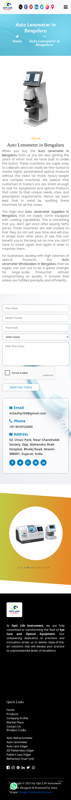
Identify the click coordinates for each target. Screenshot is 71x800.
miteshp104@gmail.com (27, 413)
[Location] (52, 7)
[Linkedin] (36, 7)
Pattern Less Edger (19, 754)
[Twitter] (42, 7)
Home (17, 41)
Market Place (15, 722)
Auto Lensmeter (17, 742)
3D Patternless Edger (20, 750)
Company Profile (17, 718)
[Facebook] (26, 7)
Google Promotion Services (35, 792)
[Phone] (20, 7)
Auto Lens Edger (17, 746)
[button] (19, 568)
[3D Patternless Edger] (35, 533)
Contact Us (14, 726)
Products (12, 714)
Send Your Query (21, 387)
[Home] (7, 6)
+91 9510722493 (21, 427)
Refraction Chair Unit (20, 758)
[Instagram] (47, 7)
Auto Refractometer (20, 738)
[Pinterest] (31, 7)
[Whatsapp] (33, 767)
